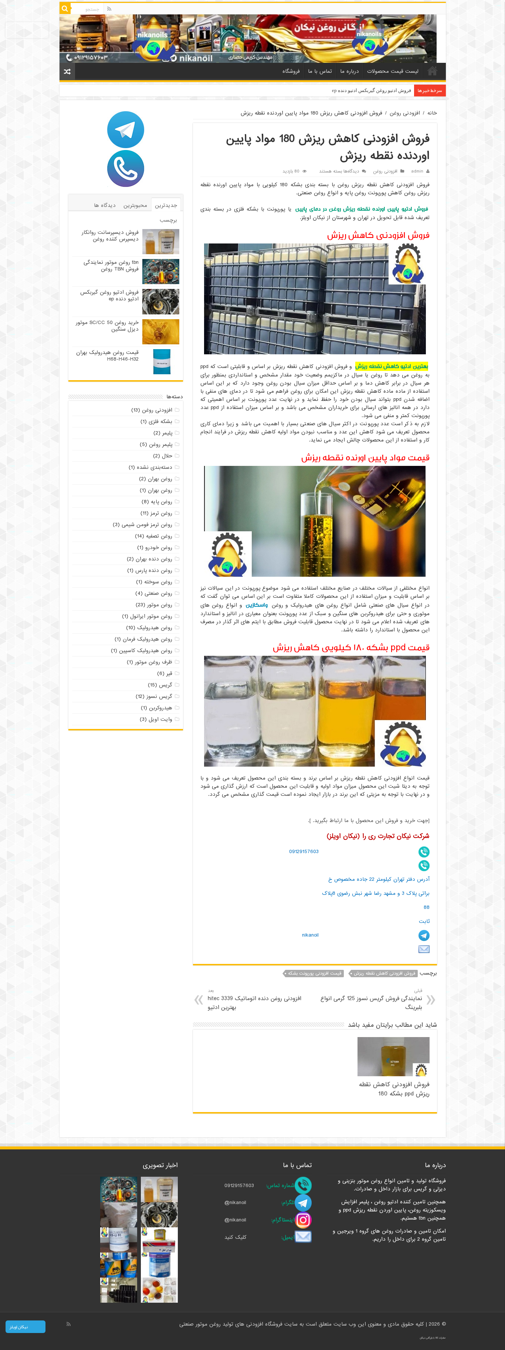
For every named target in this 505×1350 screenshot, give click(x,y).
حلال (167, 456)
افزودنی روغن (405, 113)
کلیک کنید (235, 1237)
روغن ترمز (161, 513)
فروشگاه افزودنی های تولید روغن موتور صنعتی (231, 1324)
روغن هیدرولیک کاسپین (145, 651)
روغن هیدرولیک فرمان (147, 639)
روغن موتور (159, 605)
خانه (432, 70)
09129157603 (304, 852)
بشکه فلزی (160, 421)
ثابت (424, 921)
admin (417, 171)
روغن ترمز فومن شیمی (147, 525)
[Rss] (109, 8)
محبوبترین (135, 205)
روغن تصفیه (159, 536)
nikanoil (310, 935)
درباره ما (349, 71)
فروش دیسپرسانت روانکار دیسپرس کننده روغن (110, 235)
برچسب (168, 220)
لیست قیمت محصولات (392, 71)
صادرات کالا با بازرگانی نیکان (433, 1338)
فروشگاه (291, 71)
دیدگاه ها (105, 205)
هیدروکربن (160, 708)
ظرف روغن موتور (153, 662)
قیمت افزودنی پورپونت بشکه (314, 973)
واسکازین (257, 605)
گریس (165, 685)
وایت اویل (160, 719)
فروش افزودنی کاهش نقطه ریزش (384, 973)
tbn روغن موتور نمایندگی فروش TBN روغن (111, 265)
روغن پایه (161, 502)
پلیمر (167, 433)
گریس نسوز (159, 696)
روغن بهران (160, 479)
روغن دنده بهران (154, 559)
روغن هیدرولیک (154, 628)
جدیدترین (166, 205)
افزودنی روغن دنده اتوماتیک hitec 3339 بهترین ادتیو (254, 999)
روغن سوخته (158, 582)
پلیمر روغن (160, 444)
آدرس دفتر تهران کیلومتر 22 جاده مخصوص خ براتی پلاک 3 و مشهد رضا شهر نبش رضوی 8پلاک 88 (376, 893)
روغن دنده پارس (153, 570)
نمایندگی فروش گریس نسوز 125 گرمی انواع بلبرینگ (371, 999)
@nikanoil (235, 1203)
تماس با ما (320, 71)
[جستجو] (65, 8)
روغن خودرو (158, 547)
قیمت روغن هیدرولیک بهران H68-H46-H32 (107, 355)
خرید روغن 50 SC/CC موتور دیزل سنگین (107, 325)
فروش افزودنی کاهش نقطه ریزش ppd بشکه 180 (394, 1089)
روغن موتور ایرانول (151, 616)
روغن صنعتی (158, 593)
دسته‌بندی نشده (154, 467)
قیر (169, 673)
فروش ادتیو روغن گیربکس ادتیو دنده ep (371, 90)
